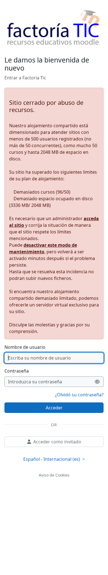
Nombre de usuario (24, 347)
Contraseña (16, 371)
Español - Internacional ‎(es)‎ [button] (52, 459)
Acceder (54, 408)
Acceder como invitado (57, 442)
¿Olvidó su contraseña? (79, 395)
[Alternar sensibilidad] (97, 381)
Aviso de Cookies (54, 475)
